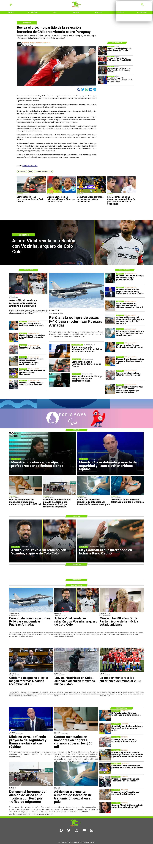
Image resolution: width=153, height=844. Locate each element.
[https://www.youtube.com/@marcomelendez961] (84, 831)
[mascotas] (110, 306)
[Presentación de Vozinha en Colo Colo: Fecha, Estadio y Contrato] (102, 70)
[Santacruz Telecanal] (10, 5)
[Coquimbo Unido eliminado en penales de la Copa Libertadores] (91, 192)
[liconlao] (110, 278)
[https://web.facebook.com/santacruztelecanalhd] (61, 831)
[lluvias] (76, 671)
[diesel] (13, 385)
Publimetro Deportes (29, 166)
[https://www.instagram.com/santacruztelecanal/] (76, 831)
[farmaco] (110, 347)
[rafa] (121, 192)
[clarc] (102, 80)
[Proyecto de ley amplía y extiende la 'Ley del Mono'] (110, 375)
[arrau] (110, 292)
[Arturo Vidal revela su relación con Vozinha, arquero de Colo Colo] (28, 294)
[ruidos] (110, 389)
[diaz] (61, 192)
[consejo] (105, 807)
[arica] (110, 319)
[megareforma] (31, 671)
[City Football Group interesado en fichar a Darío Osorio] (31, 192)
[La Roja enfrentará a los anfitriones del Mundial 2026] (102, 60)
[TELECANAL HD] (76, 7)
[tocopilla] (105, 794)
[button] (22, 171)
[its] (110, 333)
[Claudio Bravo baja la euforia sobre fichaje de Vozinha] (102, 50)
